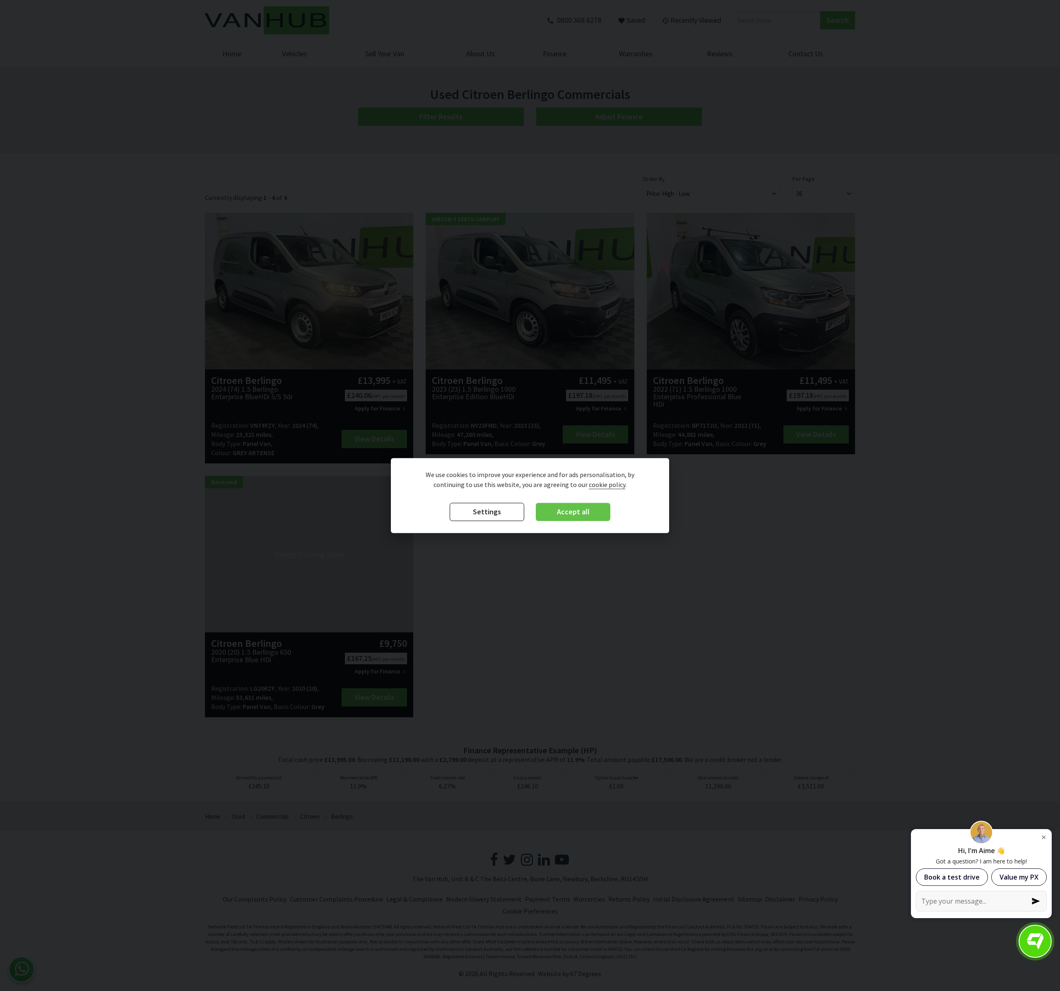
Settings (487, 512)
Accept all (573, 512)
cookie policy (607, 485)
